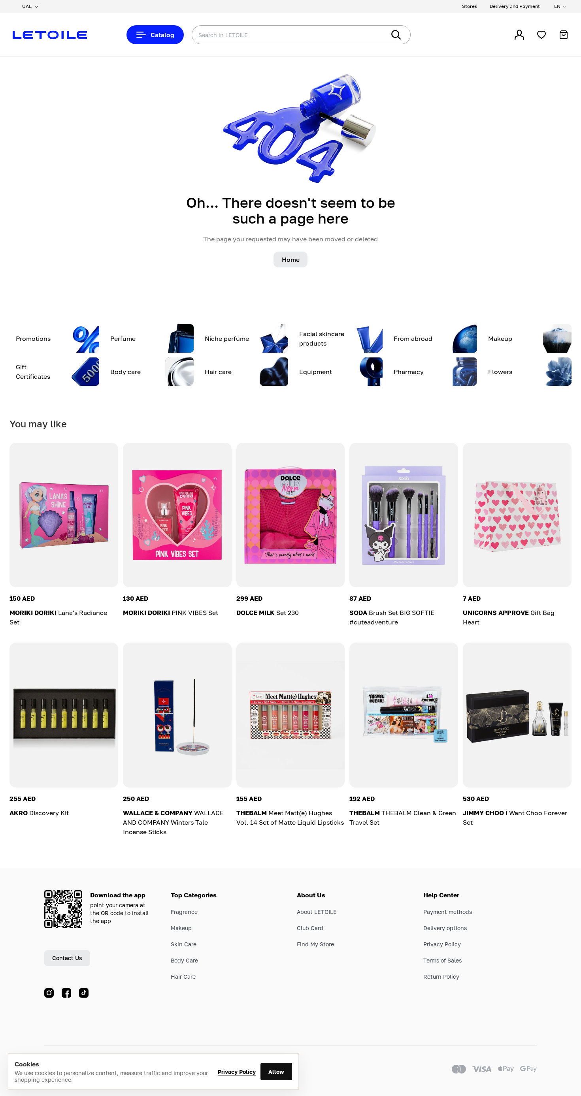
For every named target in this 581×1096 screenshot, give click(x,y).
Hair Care (183, 976)
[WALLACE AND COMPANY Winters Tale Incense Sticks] (177, 715)
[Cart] (563, 34)
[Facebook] (66, 993)
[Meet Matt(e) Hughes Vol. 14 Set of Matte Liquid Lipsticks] (290, 715)
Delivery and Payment (515, 6)
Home (291, 259)
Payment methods (447, 911)
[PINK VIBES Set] (177, 515)
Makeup (181, 928)
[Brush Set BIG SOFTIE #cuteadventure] (403, 515)
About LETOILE (317, 911)
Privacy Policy (237, 1071)
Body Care (184, 960)
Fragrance (184, 911)
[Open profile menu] (519, 34)
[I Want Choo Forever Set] (517, 715)
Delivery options (445, 928)
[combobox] (272, 35)
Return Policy (441, 976)
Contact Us (67, 958)
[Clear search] (367, 34)
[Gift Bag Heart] (517, 515)
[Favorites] (541, 34)
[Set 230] (290, 515)
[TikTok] (84, 993)
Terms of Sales (442, 960)
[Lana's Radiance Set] (63, 515)
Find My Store (315, 944)
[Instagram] (49, 993)
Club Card (310, 928)
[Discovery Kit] (63, 715)
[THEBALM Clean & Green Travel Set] (403, 715)
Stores (469, 6)
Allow (276, 1071)
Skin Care (183, 944)
